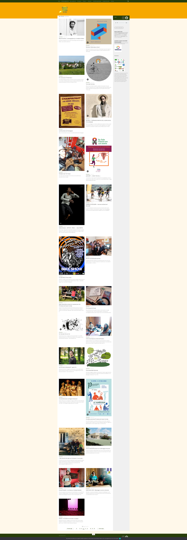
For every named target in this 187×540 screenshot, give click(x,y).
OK (119, 538)
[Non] (185, 538)
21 (85, 528)
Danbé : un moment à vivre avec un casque (68, 518)
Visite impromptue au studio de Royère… (95, 338)
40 (92, 528)
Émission (84, 1)
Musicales (89, 1)
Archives (112, 1)
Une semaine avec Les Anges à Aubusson (68, 398)
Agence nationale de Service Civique (119, 75)
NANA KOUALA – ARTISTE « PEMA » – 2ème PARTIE (71, 228)
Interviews (88, 45)
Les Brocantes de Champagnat (66, 131)
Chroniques (79, 1)
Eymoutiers (118, 81)
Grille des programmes (65, 1)
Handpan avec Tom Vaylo (64, 173)
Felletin (115, 81)
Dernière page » (101, 528)
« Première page (69, 528)
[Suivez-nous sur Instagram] (123, 17)
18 (79, 528)
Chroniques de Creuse (91, 308)
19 (81, 528)
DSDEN (118, 78)
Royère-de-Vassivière (121, 80)
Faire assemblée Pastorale (92, 370)
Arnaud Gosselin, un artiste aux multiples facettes (70, 490)
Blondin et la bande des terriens (93, 258)
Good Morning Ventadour (97, 1)
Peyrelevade (121, 81)
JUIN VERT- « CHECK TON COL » (93, 176)
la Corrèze (115, 78)
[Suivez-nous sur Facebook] (126, 17)
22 (87, 528)
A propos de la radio (106, 1)
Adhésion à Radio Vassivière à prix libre (119, 43)
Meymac (126, 80)
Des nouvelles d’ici (73, 1)
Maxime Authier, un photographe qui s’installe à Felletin (71, 38)
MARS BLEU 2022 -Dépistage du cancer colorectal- (97, 490)
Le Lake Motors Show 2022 (65, 277)
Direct (59, 1)
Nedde (125, 81)
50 (94, 528)
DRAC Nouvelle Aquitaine (123, 74)
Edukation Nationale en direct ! (93, 47)
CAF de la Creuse (122, 78)
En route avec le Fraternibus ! (65, 77)
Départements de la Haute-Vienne (121, 77)
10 (76, 528)
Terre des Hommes (90, 84)
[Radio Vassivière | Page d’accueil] (64, 10)
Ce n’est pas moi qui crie (64, 334)
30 (90, 528)
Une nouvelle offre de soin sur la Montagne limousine (98, 448)
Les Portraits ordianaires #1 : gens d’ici (67, 367)
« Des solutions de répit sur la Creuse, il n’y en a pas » (71, 458)
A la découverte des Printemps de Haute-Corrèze (97, 419)
